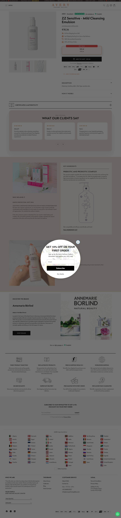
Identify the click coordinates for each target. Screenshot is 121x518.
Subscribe (60, 268)
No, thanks (60, 274)
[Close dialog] (78, 242)
